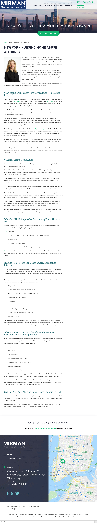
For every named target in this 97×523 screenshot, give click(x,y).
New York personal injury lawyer (39, 129)
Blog (64, 3)
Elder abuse (7, 251)
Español (70, 3)
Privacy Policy (10, 509)
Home (35, 5)
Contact (54, 3)
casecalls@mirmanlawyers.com (45, 428)
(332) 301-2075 (14, 458)
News (60, 3)
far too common (16, 101)
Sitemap (23, 509)
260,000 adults (50, 101)
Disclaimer (18, 509)
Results (46, 3)
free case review (48, 33)
